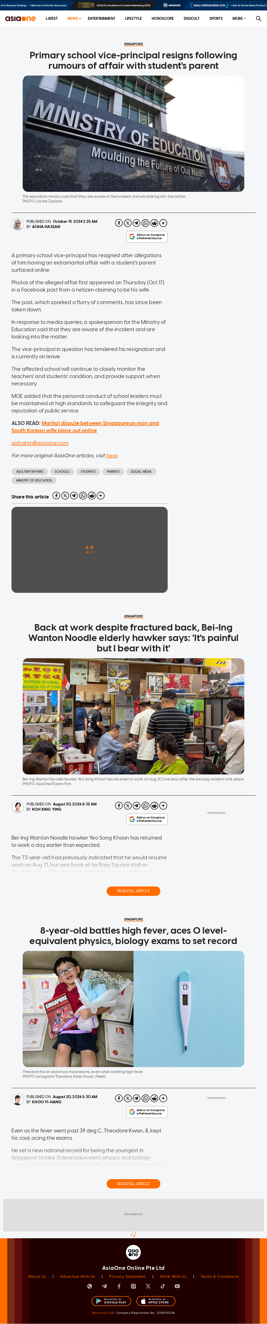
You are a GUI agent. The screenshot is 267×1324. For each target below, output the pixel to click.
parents (113, 471)
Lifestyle (133, 18)
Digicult (191, 18)
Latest (52, 18)
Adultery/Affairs (29, 471)
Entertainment (101, 18)
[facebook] (118, 223)
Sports (216, 18)
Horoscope (163, 18)
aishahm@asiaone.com (40, 443)
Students (88, 471)
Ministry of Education (34, 480)
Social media (141, 471)
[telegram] (136, 223)
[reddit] (154, 223)
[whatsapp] (145, 223)
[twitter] (127, 223)
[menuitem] (52, 19)
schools (62, 471)
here (111, 455)
